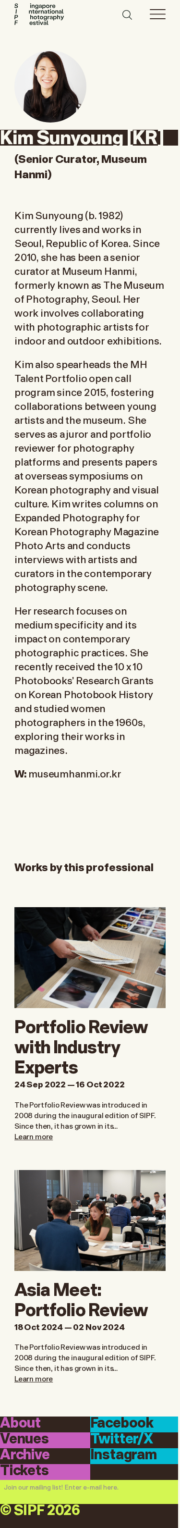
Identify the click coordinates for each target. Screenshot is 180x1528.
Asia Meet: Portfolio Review (81, 1298)
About (20, 1424)
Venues (24, 1439)
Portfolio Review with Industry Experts (81, 1045)
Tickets (24, 1471)
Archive (25, 1455)
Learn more (33, 1136)
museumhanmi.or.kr (74, 773)
